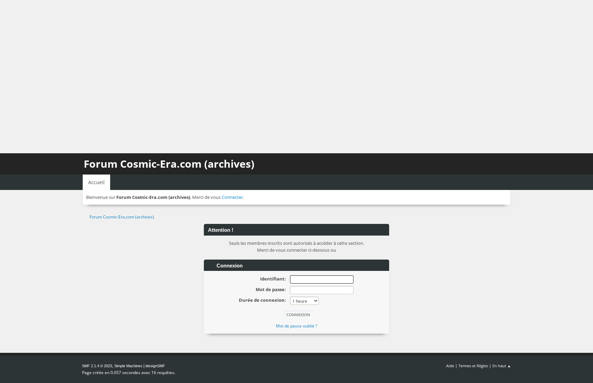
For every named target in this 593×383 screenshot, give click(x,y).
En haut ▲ (501, 365)
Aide (450, 365)
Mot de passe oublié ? (296, 326)
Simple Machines (128, 366)
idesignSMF (155, 366)
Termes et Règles (473, 365)
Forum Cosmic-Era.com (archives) (169, 164)
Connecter (232, 197)
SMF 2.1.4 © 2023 (97, 366)
